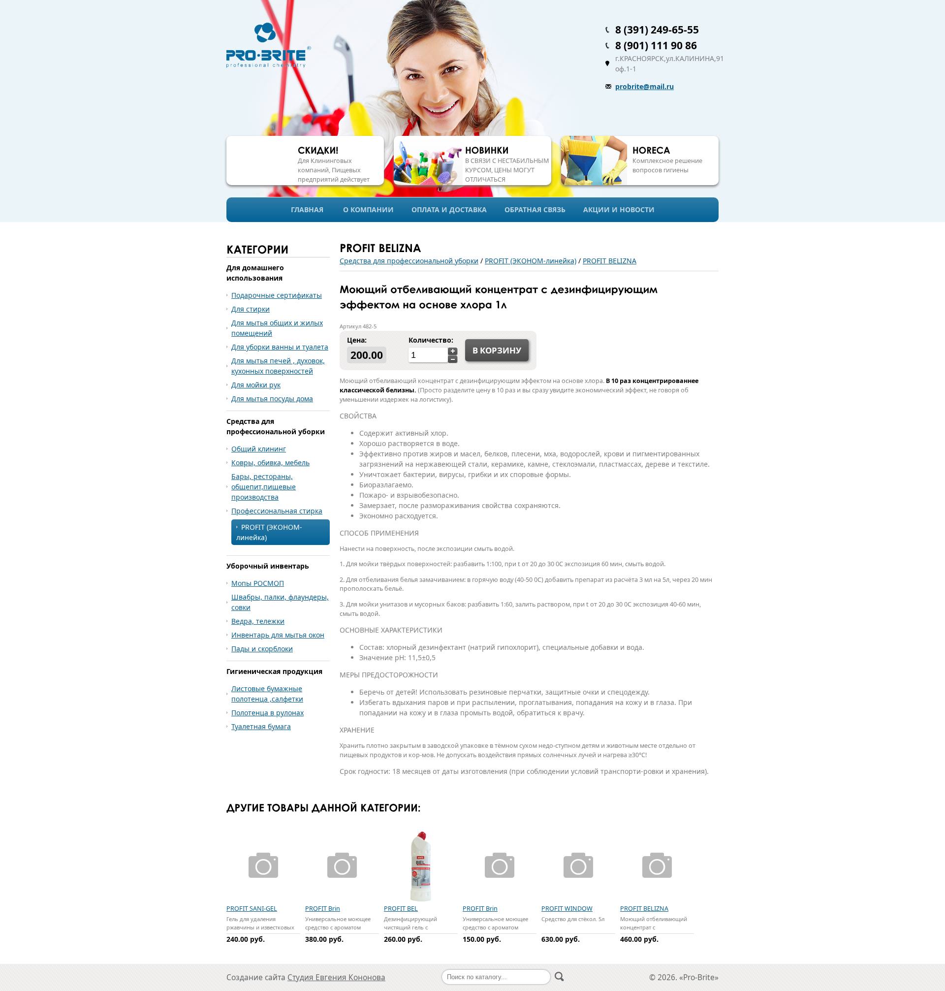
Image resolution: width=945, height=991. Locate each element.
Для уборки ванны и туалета (279, 347)
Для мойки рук (256, 384)
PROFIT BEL (401, 908)
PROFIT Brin (322, 908)
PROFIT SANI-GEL (251, 908)
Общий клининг (258, 448)
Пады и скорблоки (262, 648)
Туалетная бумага (261, 726)
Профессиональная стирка (276, 510)
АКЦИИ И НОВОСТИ (619, 209)
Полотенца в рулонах (267, 712)
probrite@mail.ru (644, 86)
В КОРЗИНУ (496, 350)
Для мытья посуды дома (272, 398)
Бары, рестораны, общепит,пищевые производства (263, 487)
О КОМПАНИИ (368, 209)
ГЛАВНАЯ (307, 209)
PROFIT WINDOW (567, 908)
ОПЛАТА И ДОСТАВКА (449, 209)
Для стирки (250, 309)
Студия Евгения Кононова (336, 977)
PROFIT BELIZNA (609, 260)
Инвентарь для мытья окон (277, 634)
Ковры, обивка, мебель (270, 462)
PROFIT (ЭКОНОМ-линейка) (530, 260)
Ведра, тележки (257, 621)
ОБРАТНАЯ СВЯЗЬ (535, 209)
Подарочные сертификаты (276, 295)
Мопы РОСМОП (257, 583)
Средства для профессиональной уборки (409, 260)
